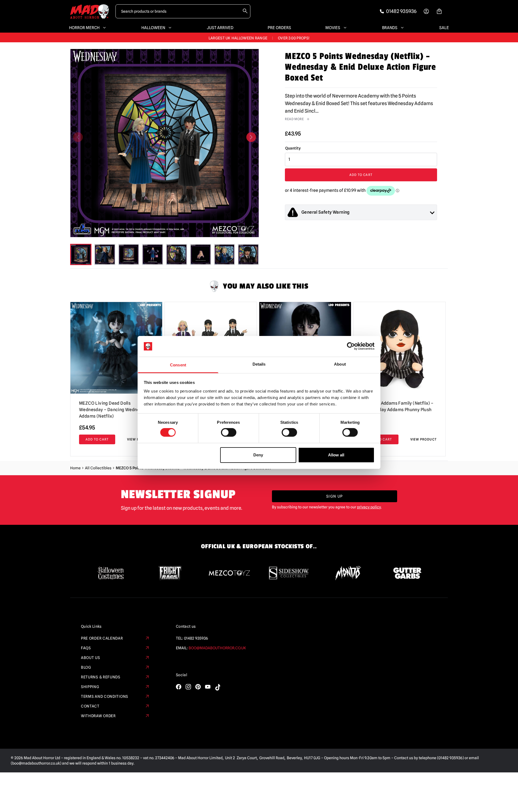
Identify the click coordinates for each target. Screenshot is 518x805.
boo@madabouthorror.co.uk (217, 648)
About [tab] (340, 364)
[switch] (228, 432)
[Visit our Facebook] (178, 686)
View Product (423, 439)
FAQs (86, 648)
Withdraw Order (98, 716)
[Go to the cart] (439, 11)
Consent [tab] (178, 365)
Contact (90, 706)
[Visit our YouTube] (207, 686)
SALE (444, 27)
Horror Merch (84, 27)
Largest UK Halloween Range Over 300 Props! (259, 37)
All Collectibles (98, 468)
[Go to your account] (426, 11)
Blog (86, 667)
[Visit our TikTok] (217, 687)
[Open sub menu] (103, 27)
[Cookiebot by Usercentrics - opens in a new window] (350, 346)
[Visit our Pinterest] (198, 686)
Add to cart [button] (97, 439)
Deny (258, 455)
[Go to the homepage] (89, 11)
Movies (332, 27)
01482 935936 (196, 638)
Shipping (90, 687)
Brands (389, 27)
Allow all (336, 455)
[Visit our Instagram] (188, 686)
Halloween (153, 27)
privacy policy (369, 507)
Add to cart (361, 175)
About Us (90, 657)
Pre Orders (279, 27)
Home (75, 468)
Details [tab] (259, 364)
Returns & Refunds (100, 677)
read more (294, 119)
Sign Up (334, 496)
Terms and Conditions (104, 696)
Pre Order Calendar (102, 638)
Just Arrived (220, 27)
